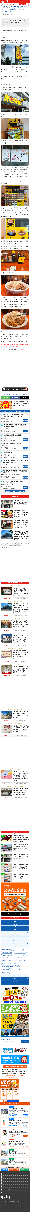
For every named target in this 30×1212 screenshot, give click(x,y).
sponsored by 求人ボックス (20, 411)
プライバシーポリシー (7, 1189)
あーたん (9, 547)
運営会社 (4, 1177)
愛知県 (12, 14)
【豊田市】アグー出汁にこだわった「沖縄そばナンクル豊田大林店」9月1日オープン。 (20, 856)
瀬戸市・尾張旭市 (13, 960)
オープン (3, 545)
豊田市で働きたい (9, 411)
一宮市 (13, 958)
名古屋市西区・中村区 (7, 952)
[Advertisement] (15, 566)
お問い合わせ (5, 1186)
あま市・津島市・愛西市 (20, 955)
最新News (12, 4)
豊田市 (3, 963)
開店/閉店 (23, 4)
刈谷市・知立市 (11, 963)
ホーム (4, 1174)
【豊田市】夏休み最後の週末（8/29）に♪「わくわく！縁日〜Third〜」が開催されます (21, 866)
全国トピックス (4, 4)
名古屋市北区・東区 (18, 949)
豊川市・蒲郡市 (15, 969)
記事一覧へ (15, 394)
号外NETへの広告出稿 (7, 1183)
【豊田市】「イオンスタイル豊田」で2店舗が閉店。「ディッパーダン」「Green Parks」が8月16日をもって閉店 (20, 592)
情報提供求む (5, 1180)
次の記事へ (23, 394)
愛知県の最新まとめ (6, 949)
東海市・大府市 (22, 960)
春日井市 (4, 960)
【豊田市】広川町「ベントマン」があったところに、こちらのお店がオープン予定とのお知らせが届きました (20, 639)
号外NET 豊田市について (8, 1192)
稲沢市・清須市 (5, 958)
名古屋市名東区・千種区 (20, 952)
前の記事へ (6, 394)
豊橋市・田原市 (5, 972)
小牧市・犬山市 (20, 958)
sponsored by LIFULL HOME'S (19, 1103)
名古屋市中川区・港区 (7, 955)
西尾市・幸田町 (5, 969)
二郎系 (19, 545)
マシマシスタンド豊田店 (11, 545)
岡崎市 (17, 966)
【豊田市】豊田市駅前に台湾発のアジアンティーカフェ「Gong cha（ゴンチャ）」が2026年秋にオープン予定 (20, 654)
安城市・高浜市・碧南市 (7, 966)
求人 (17, 4)
